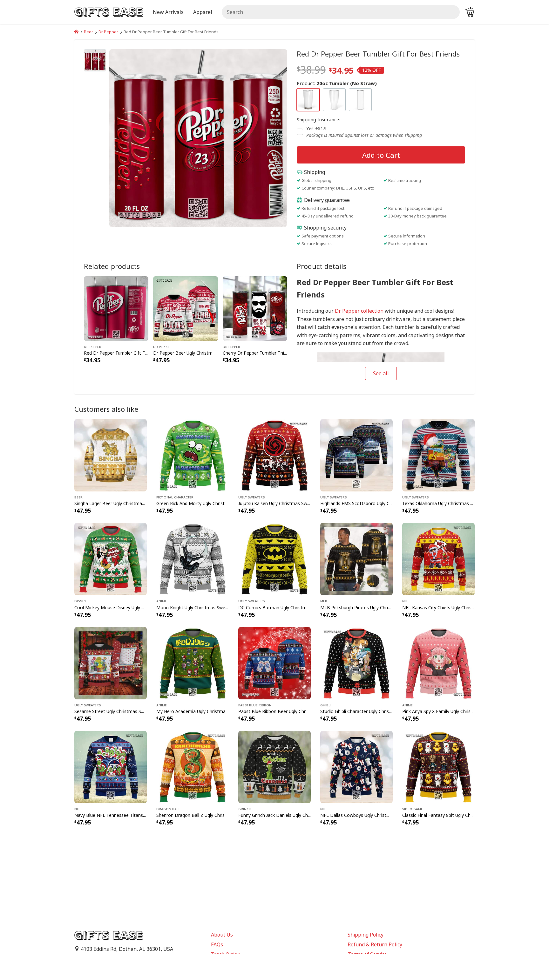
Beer (88, 32)
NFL (405, 600)
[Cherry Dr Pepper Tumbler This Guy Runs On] (255, 307)
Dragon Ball (168, 808)
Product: (337, 83)
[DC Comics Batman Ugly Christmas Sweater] (274, 558)
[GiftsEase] (76, 32)
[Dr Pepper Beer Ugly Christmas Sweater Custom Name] (185, 307)
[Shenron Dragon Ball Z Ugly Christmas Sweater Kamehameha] (192, 766)
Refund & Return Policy (375, 944)
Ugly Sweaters (251, 497)
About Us (222, 934)
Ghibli (325, 705)
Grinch (244, 808)
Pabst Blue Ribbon (255, 705)
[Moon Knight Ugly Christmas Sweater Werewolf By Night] (192, 558)
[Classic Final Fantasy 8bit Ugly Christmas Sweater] (438, 766)
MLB (323, 600)
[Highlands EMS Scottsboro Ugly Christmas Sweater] (356, 454)
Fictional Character (174, 497)
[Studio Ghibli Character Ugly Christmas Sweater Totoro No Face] (356, 662)
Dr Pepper (108, 32)
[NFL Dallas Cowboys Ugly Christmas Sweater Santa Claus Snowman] (356, 766)
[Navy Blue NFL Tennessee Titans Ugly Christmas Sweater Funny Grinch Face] (110, 766)
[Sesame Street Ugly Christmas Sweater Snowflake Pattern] (110, 662)
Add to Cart (381, 155)
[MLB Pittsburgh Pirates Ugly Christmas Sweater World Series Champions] (356, 558)
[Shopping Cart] (469, 12)
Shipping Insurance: (318, 119)
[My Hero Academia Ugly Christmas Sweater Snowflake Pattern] (192, 662)
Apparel (202, 12)
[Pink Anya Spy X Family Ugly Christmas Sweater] (438, 662)
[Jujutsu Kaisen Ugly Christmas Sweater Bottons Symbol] (274, 454)
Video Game (412, 808)
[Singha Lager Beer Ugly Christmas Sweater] (110, 454)
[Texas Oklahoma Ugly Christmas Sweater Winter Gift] (438, 454)
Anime (161, 600)
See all (381, 373)
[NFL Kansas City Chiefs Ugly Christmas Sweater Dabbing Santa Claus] (438, 558)
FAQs (217, 944)
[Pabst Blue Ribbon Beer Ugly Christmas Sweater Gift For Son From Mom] (274, 662)
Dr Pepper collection (359, 310)
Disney (80, 600)
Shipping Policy (365, 934)
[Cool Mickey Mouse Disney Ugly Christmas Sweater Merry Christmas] (110, 558)
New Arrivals (168, 12)
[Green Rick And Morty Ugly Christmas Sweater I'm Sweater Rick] (192, 454)
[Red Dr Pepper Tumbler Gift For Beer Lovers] (116, 307)
